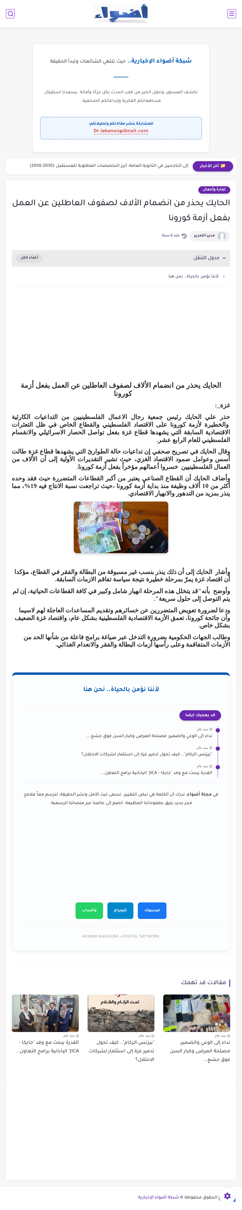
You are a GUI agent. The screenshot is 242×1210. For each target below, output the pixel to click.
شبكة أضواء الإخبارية (158, 1198)
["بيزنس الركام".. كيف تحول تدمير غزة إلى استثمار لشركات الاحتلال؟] (121, 1013)
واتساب (89, 911)
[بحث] (10, 13)
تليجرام (120, 911)
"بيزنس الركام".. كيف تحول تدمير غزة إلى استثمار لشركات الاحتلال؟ (146, 754)
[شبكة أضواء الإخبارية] (121, 14)
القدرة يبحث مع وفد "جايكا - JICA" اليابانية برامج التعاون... (156, 773)
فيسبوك (152, 911)
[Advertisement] (121, 341)
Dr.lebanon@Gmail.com (121, 131)
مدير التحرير (204, 236)
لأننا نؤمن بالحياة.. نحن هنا (194, 277)
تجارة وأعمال (214, 190)
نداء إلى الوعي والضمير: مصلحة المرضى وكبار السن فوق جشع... (149, 736)
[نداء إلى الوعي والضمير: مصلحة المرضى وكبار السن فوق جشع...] (196, 1013)
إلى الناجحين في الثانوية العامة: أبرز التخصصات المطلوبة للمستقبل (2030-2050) (109, 166)
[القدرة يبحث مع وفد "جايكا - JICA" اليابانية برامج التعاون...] (45, 1013)
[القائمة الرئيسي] (231, 13)
